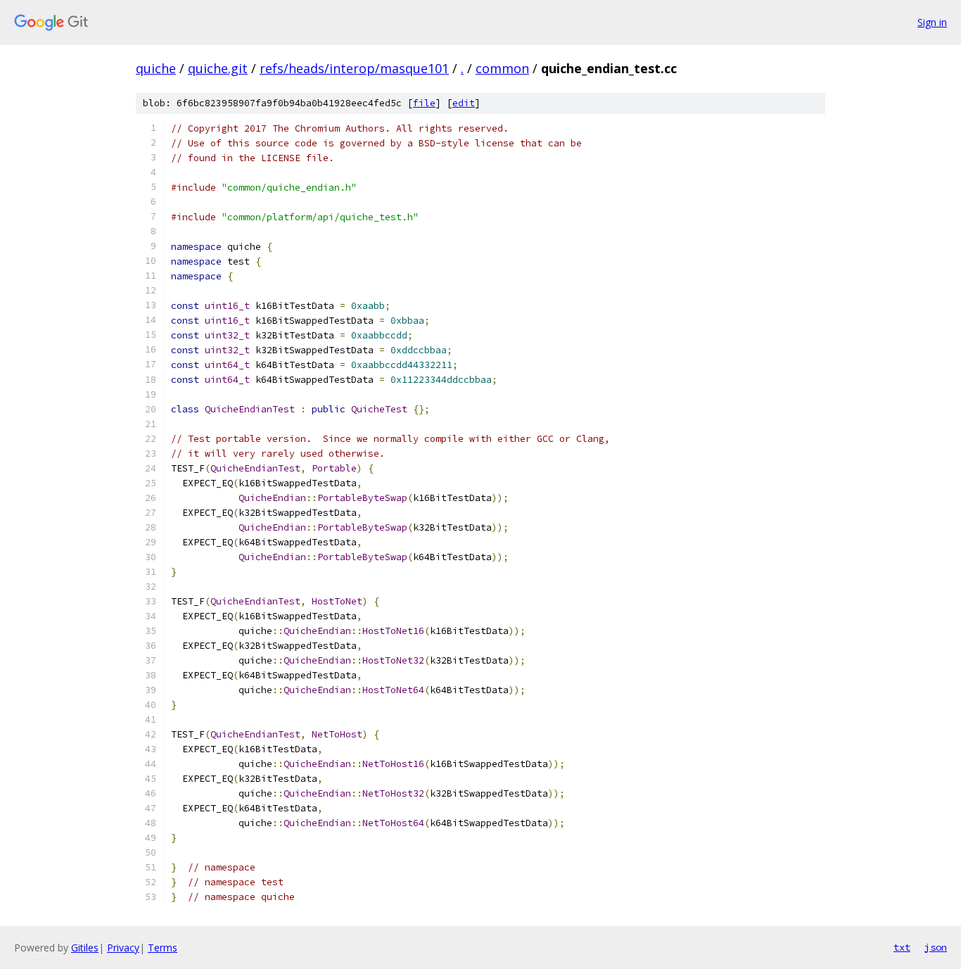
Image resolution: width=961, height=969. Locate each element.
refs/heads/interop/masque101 (354, 68)
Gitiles (84, 947)
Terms (162, 947)
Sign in (932, 22)
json (935, 947)
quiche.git (218, 68)
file (424, 103)
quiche (156, 68)
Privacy (123, 947)
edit (463, 103)
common (502, 68)
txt (901, 947)
